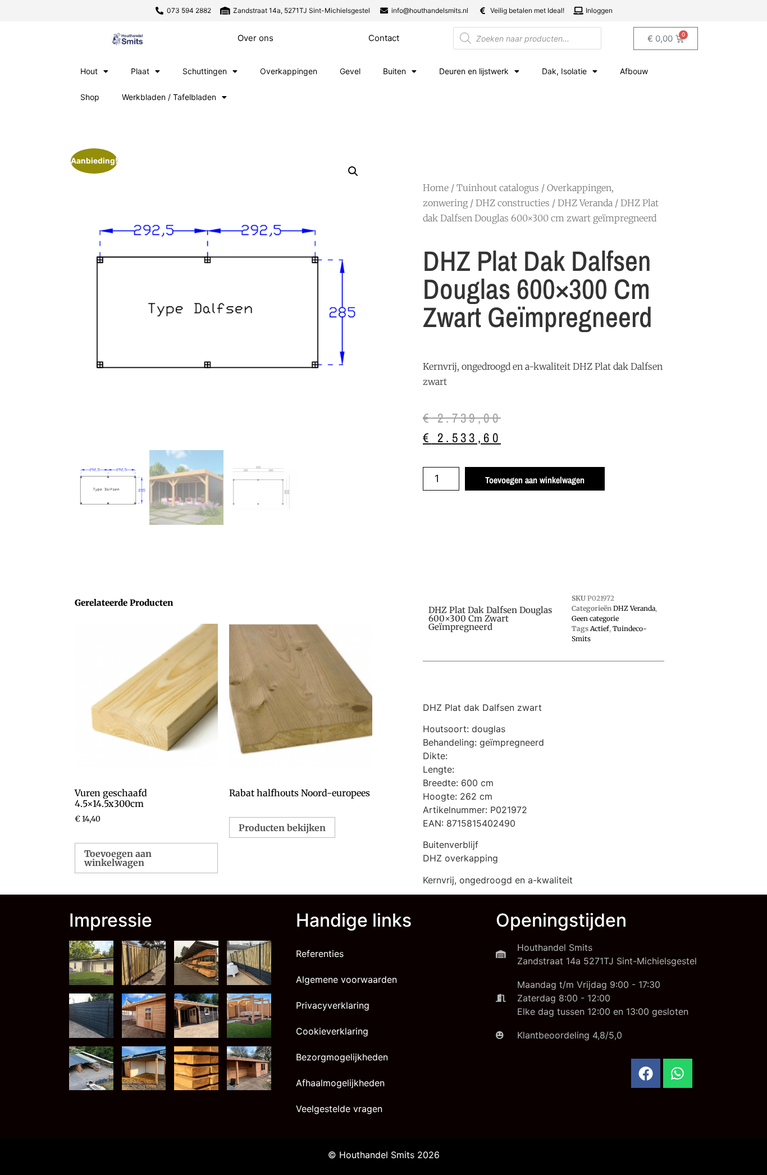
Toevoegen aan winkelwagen (535, 480)
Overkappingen (288, 71)
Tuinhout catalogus (497, 187)
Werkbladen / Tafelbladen (169, 97)
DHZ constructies (513, 202)
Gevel (350, 71)
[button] (353, 171)
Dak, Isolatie (564, 71)
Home (436, 187)
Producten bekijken (282, 827)
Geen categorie (595, 618)
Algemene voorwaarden (346, 979)
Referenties (320, 953)
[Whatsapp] (677, 1073)
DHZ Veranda (585, 202)
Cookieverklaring (332, 1031)
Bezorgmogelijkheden (342, 1057)
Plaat (140, 71)
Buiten (394, 71)
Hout (89, 71)
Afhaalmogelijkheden (340, 1082)
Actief (599, 628)
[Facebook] (645, 1073)
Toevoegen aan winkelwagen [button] (118, 858)
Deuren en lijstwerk (474, 71)
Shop (89, 97)
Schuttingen (204, 71)
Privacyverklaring (332, 1005)
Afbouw (634, 71)
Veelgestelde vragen (339, 1108)
